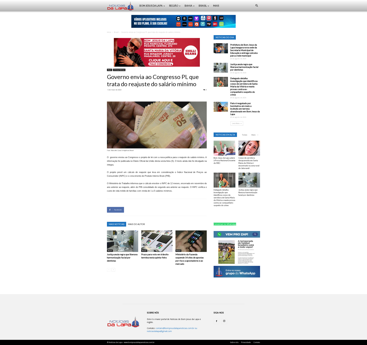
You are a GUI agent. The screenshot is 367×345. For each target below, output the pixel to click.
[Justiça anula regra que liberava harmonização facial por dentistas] (122, 241)
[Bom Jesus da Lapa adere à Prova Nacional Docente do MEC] (224, 148)
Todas (244, 135)
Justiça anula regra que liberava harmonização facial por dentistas (122, 257)
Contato (256, 342)
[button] (256, 6)
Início (109, 32)
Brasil (116, 32)
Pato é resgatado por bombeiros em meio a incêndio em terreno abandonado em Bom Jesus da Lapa (245, 108)
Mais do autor (136, 224)
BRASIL (203, 5)
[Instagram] (224, 321)
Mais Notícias (116, 224)
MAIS (216, 5)
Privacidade (246, 342)
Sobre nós (234, 342)
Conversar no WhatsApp (225, 224)
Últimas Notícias (119, 70)
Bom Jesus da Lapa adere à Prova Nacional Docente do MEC (224, 160)
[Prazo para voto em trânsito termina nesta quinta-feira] (156, 241)
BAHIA (188, 5)
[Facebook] (216, 321)
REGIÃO (173, 5)
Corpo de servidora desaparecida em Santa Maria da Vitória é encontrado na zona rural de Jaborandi (248, 163)
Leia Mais (236, 123)
